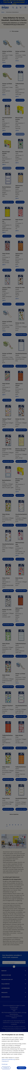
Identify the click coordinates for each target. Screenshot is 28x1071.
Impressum (5, 1061)
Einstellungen (5, 1064)
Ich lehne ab (6, 1067)
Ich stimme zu (21, 1067)
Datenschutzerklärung (8, 1059)
